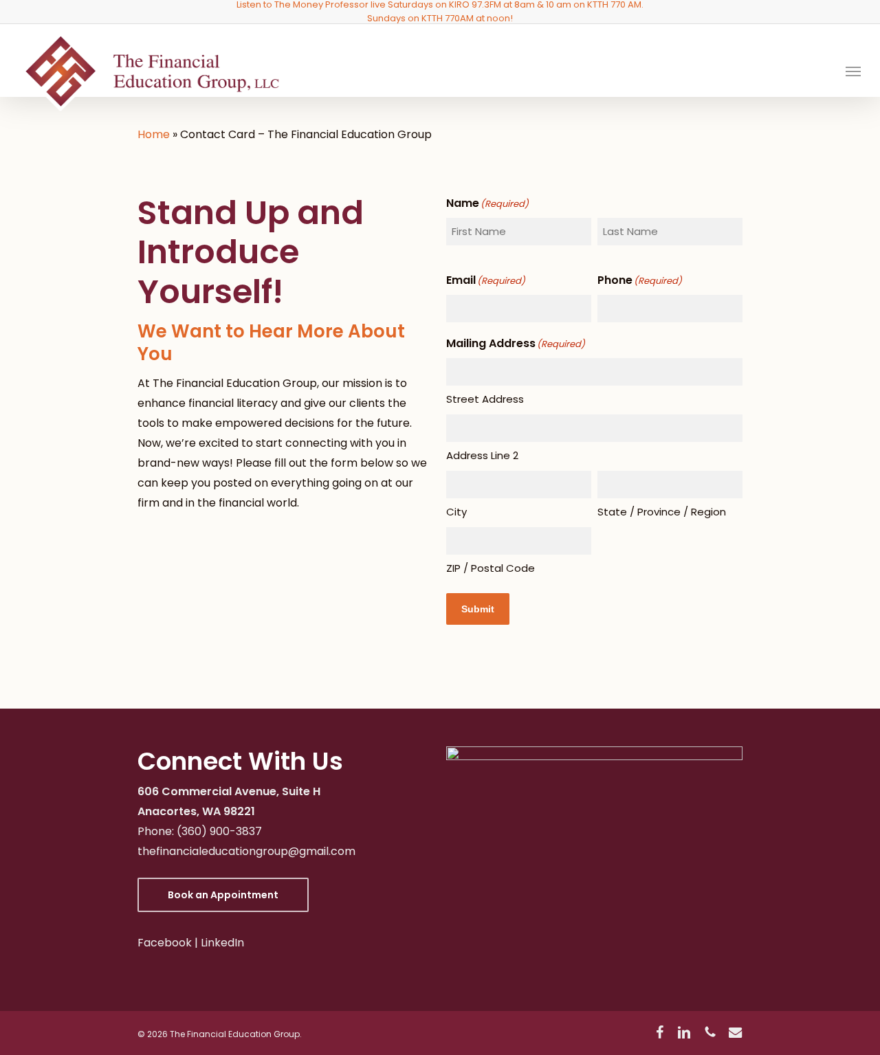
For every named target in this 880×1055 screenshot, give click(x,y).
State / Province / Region (661, 511)
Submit (477, 608)
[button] (853, 71)
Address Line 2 (482, 455)
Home (154, 134)
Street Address (485, 399)
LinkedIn (222, 943)
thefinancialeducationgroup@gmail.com (246, 851)
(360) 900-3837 (219, 831)
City (456, 511)
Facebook (165, 943)
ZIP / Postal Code (490, 568)
